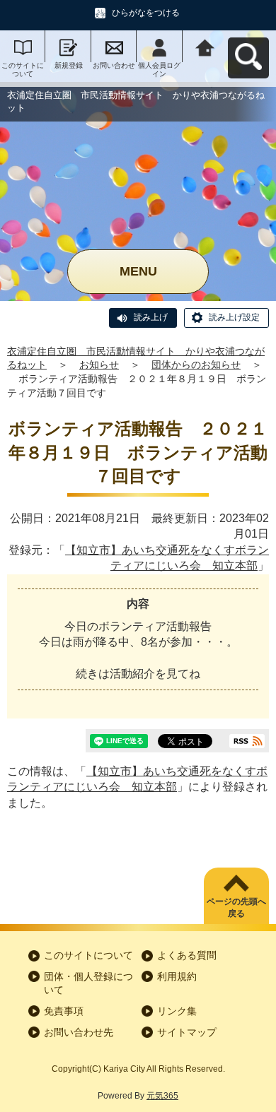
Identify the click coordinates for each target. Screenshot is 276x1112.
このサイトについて (22, 69)
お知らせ (99, 364)
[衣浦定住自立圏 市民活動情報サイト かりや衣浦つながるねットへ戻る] (205, 46)
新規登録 (68, 65)
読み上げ (151, 317)
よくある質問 (187, 955)
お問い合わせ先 (78, 1032)
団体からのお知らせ (196, 364)
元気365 (162, 1096)
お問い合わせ (114, 65)
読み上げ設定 (234, 317)
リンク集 (177, 1011)
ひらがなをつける (146, 13)
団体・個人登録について (88, 983)
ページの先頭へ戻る (236, 907)
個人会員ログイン (159, 69)
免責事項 (64, 1011)
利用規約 (177, 976)
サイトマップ (187, 1032)
